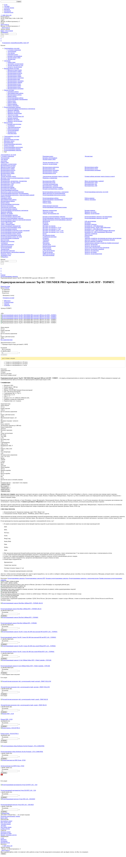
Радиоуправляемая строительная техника (55, 207)
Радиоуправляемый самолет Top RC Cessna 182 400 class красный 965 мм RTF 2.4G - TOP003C (28, 637)
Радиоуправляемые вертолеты (13, 144)
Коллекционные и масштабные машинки (13, 252)
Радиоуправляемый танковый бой (10, 226)
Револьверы (46, 243)
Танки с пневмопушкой (8, 224)
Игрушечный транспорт (8, 250)
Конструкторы (8, 122)
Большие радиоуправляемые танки (11, 227)
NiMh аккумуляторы (49, 253)
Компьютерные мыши (49, 246)
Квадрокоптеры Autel (7, 185)
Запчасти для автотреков (15, 67)
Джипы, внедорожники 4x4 (16, 116)
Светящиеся (11, 125)
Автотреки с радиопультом (15, 64)
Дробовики (46, 240)
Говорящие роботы (13, 91)
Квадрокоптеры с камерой (50, 185)
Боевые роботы (12, 96)
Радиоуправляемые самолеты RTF (11, 216)
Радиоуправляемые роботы (15, 98)
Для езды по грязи (13, 115)
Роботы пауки (12, 101)
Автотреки (7, 60)
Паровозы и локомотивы (50, 178)
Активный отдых (6, 255)
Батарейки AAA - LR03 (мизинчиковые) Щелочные (100, 230)
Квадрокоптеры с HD (91, 185)
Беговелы (45, 223)
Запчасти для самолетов (92, 250)
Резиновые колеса (13, 54)
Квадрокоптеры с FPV (91, 182)
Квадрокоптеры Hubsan (7, 187)
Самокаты (46, 224)
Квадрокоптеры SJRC (49, 181)
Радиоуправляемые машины (12, 107)
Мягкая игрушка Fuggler (15, 70)
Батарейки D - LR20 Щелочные (94, 226)
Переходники (89, 235)
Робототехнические (13, 128)
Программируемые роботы (15, 93)
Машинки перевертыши (15, 113)
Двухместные (11, 59)
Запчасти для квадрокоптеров (93, 253)
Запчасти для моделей (91, 244)
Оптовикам (7, 11)
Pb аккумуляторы (48, 252)
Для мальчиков (12, 51)
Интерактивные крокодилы (16, 77)
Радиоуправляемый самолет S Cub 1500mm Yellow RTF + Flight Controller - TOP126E (25, 666)
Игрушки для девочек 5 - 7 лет (52, 229)
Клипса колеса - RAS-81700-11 (10, 733)
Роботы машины (12, 104)
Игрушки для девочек (49, 226)
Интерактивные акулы (14, 84)
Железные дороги (9, 141)
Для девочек (11, 53)
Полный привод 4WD (14, 57)
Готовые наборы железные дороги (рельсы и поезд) (100, 176)
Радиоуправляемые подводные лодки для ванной (15, 230)
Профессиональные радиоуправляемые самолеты (57, 219)
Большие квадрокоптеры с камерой (53, 188)
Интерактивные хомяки (14, 71)
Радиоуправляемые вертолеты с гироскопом (55, 192)
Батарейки (88, 223)
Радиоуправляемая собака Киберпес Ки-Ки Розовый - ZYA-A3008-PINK (22, 751)
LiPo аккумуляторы (90, 221)
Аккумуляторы (47, 249)
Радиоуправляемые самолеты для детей (96, 218)
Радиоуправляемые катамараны (10, 238)
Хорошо (3, 853)
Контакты (7, 9)
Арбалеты (46, 241)
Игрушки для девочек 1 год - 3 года (53, 232)
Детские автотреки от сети (15, 65)
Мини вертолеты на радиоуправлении (54, 193)
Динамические (12, 132)
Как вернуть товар (6, 833)
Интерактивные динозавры (16, 81)
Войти (2, 30)
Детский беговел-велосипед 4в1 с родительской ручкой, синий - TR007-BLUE (24, 705)
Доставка (7, 6)
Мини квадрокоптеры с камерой (94, 181)
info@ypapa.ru (5, 24)
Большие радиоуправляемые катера (11, 235)
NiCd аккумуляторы (48, 255)
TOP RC (7, 288)
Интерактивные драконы (15, 82)
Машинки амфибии (13, 110)
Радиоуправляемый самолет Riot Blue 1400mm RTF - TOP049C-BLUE (21, 609)
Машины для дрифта (14, 111)
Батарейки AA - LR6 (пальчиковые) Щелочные (98, 232)
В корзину (4, 354)
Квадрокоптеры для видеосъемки (52, 187)
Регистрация (9, 30)
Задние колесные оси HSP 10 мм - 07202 (12, 766)
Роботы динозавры (13, 105)
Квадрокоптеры (8, 142)
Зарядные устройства (91, 233)
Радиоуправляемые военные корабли (11, 232)
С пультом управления (14, 50)
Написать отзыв (5, 484)
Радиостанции (47, 247)
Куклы (45, 233)
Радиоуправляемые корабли (9, 229)
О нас (5, 4)
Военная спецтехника (7, 205)
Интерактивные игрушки (11, 68)
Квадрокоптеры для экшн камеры (10, 182)
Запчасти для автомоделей (92, 246)
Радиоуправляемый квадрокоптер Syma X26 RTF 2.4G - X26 (18, 790)
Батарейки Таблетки (91, 224)
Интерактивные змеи (14, 79)
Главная (3, 275)
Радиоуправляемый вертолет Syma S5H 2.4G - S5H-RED (17, 804)
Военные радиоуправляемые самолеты (12, 218)
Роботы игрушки (9, 90)
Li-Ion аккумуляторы (49, 250)
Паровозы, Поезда (6, 253)
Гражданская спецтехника (8, 207)
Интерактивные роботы (15, 94)
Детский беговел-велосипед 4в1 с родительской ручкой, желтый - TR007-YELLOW (25, 687)
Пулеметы (46, 238)
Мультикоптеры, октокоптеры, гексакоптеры (14, 181)
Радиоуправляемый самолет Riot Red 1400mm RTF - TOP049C (19, 623)
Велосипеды (46, 221)
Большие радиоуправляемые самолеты (54, 216)
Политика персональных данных (10, 816)
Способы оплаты (9, 7)
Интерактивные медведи (15, 73)
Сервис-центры (5, 828)
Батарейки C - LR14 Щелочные (94, 229)
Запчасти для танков (91, 252)
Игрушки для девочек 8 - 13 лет (52, 227)
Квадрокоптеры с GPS (7, 184)
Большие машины (13, 118)
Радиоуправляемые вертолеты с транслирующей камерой (17, 195)
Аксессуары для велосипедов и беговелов (97, 247)
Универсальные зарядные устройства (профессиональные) (102, 243)
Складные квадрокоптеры (50, 184)
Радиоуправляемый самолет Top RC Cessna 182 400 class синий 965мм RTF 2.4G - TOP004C (27, 651)
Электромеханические (14, 127)
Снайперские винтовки (49, 236)
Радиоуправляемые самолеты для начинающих (98, 216)
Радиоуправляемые (13, 130)
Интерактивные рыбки (14, 85)
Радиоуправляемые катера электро (11, 233)
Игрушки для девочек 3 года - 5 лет (53, 230)
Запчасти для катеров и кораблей (94, 249)
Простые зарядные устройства (93, 241)
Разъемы (87, 236)
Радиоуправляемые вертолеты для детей (96, 192)
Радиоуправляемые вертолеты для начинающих (15, 193)
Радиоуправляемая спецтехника (13, 147)
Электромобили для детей (11, 48)
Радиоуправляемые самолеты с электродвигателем (57, 218)
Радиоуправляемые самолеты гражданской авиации (16, 219)
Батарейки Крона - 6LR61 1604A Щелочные (97, 227)
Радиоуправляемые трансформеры (18, 99)
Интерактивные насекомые (15, 88)
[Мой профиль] (2, 266)
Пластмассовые (12, 133)
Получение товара (6, 827)
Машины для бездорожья (15, 121)
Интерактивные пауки (14, 87)
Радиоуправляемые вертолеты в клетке (54, 195)
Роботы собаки (12, 102)
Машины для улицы (13, 119)
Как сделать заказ (6, 822)
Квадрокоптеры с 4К (91, 184)
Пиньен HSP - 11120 (6, 719)
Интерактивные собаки (14, 76)
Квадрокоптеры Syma (49, 182)
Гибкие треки (11, 62)
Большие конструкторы (14, 124)
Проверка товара (6, 832)
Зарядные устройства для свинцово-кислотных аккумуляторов (103, 238)
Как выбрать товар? (6, 821)
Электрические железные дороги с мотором (55, 176)
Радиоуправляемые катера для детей (11, 236)
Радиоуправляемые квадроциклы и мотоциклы (21, 108)
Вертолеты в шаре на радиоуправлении (12, 192)
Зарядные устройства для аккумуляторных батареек (100, 240)
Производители (8, 12)
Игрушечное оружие (49, 235)
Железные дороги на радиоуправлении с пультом (15, 178)
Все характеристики (7, 339)
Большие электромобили (15, 56)
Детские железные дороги (8, 176)
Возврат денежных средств (9, 835)
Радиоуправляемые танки (8, 221)
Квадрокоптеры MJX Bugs (8, 188)
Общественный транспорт (50, 205)
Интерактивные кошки (14, 74)
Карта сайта (4, 818)
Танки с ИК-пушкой (7, 223)
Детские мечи (47, 244)
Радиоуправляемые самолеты (12, 150)
